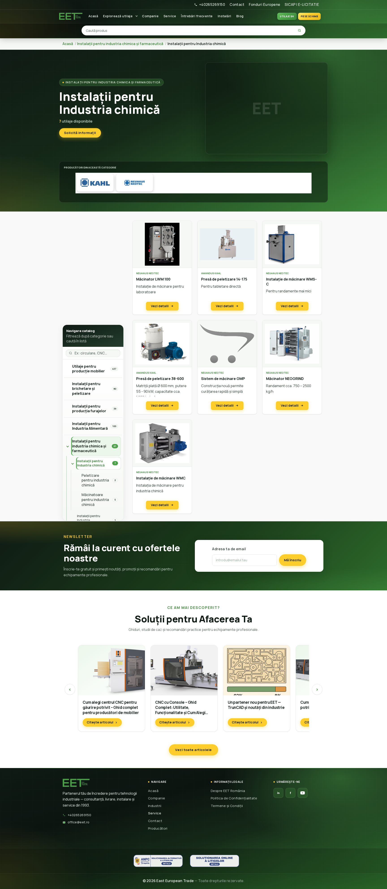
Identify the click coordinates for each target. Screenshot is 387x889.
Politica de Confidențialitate (234, 798)
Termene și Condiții (227, 805)
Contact (237, 4)
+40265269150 (212, 4)
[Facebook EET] (290, 793)
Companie (150, 16)
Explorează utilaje (118, 16)
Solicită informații (80, 132)
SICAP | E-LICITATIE (302, 4)
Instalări (224, 16)
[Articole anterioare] (69, 689)
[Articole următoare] (317, 689)
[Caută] (299, 30)
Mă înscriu (292, 560)
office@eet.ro (79, 822)
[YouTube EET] (302, 793)
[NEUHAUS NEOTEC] (134, 183)
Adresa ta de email (229, 548)
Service (169, 16)
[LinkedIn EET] (278, 793)
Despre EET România (228, 790)
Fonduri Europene (264, 4)
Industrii (154, 805)
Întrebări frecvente (197, 16)
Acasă (93, 16)
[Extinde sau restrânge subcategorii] (67, 446)
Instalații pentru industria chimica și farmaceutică (113, 82)
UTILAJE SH (287, 16)
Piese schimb (309, 16)
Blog (240, 16)
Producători (158, 828)
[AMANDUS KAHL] (95, 183)
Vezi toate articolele (193, 749)
